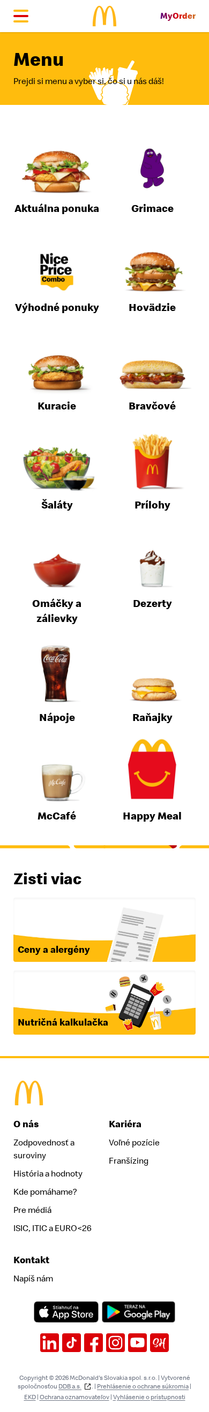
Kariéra (125, 1124)
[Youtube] (137, 1342)
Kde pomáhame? (45, 1192)
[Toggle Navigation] (20, 16)
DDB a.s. (69, 1386)
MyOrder (178, 16)
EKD (30, 1397)
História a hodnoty (48, 1173)
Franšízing (128, 1161)
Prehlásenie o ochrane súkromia (143, 1386)
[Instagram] (115, 1342)
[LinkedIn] (49, 1342)
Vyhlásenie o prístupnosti (149, 1397)
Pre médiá (32, 1210)
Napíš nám (33, 1278)
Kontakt (31, 1260)
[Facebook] (93, 1342)
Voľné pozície (134, 1142)
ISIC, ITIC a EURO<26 (52, 1228)
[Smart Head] (159, 1342)
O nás (26, 1124)
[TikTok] (71, 1342)
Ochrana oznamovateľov (74, 1397)
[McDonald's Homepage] (105, 16)
